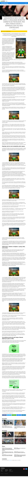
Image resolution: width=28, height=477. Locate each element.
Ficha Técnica (2, 473)
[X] (26, 469)
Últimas (3, 446)
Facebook (10, 460)
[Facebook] (25, 469)
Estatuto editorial (6, 473)
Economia (15, 447)
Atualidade (3, 447)
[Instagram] (23, 469)
